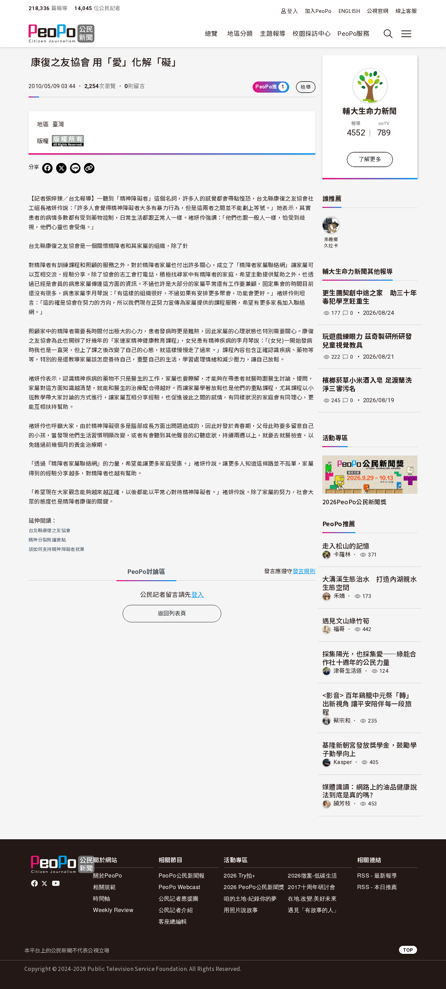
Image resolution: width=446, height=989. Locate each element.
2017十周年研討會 (311, 887)
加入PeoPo (318, 11)
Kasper (342, 762)
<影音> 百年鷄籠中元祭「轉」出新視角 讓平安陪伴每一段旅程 (367, 703)
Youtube (56, 883)
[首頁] (61, 34)
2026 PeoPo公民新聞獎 (254, 887)
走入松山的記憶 (346, 545)
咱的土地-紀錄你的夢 (250, 898)
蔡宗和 (342, 720)
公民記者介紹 (176, 910)
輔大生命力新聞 (370, 110)
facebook (35, 883)
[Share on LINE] (75, 168)
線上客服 (406, 11)
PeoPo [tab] (146, 571)
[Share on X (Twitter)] (61, 168)
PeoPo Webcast (179, 887)
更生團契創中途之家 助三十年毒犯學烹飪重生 (369, 297)
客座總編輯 (173, 921)
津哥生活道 (347, 671)
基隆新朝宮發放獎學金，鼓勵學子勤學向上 (369, 749)
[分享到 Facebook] (47, 168)
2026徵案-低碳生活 (312, 875)
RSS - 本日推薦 (377, 887)
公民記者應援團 (179, 898)
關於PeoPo (107, 875)
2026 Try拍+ (239, 875)
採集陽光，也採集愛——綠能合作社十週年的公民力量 (369, 658)
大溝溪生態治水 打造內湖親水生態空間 (369, 583)
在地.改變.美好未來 (312, 898)
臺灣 (58, 124)
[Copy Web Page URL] (89, 168)
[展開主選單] (406, 34)
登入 (292, 11)
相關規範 (104, 887)
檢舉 (306, 87)
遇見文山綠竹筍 (346, 620)
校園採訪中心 (311, 33)
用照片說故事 (241, 910)
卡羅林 (342, 554)
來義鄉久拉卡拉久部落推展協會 (331, 243)
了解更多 (370, 159)
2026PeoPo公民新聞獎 (354, 501)
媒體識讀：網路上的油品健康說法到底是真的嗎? (369, 791)
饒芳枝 (342, 803)
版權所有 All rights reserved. (69, 140)
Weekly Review (113, 910)
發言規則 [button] (304, 571)
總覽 (211, 33)
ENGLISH (349, 11)
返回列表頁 (172, 613)
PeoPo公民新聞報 (182, 875)
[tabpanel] (172, 594)
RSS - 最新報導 (377, 875)
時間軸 (101, 898)
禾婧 (339, 596)
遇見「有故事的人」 (313, 910)
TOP (408, 950)
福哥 (339, 629)
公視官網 (377, 11)
